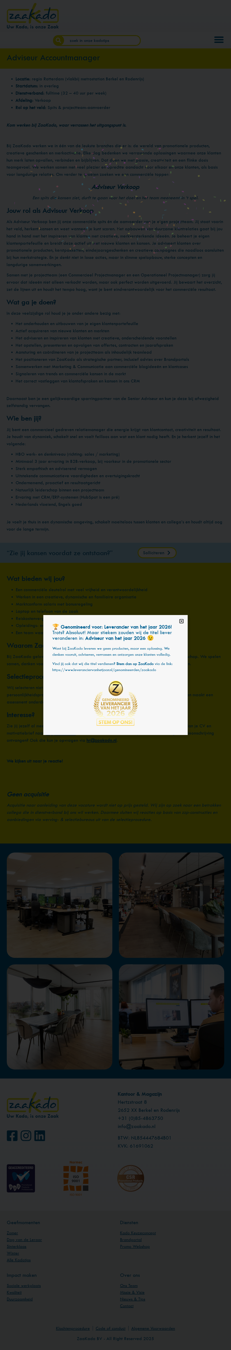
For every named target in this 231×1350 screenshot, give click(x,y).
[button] (181, 621)
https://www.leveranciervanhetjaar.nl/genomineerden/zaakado (104, 669)
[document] (115, 675)
